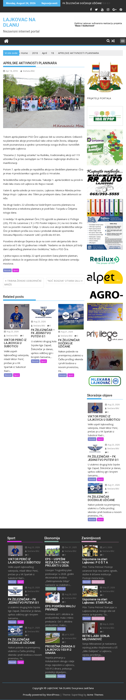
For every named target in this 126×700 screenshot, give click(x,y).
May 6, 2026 (108, 624)
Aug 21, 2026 (66, 331)
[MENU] (122, 41)
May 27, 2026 (108, 587)
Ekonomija (50, 588)
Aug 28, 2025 (70, 594)
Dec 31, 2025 (70, 547)
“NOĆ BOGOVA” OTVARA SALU (63, 280)
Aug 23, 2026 (12, 331)
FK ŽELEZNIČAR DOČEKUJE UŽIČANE (82, 3)
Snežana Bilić (29, 71)
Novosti (7, 270)
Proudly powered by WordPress (41, 694)
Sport (15, 270)
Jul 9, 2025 (69, 634)
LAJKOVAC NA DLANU (19, 22)
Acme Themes (95, 694)
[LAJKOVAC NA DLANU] (6, 40)
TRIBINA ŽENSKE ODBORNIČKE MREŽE (23, 282)
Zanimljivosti (98, 582)
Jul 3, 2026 (107, 547)
